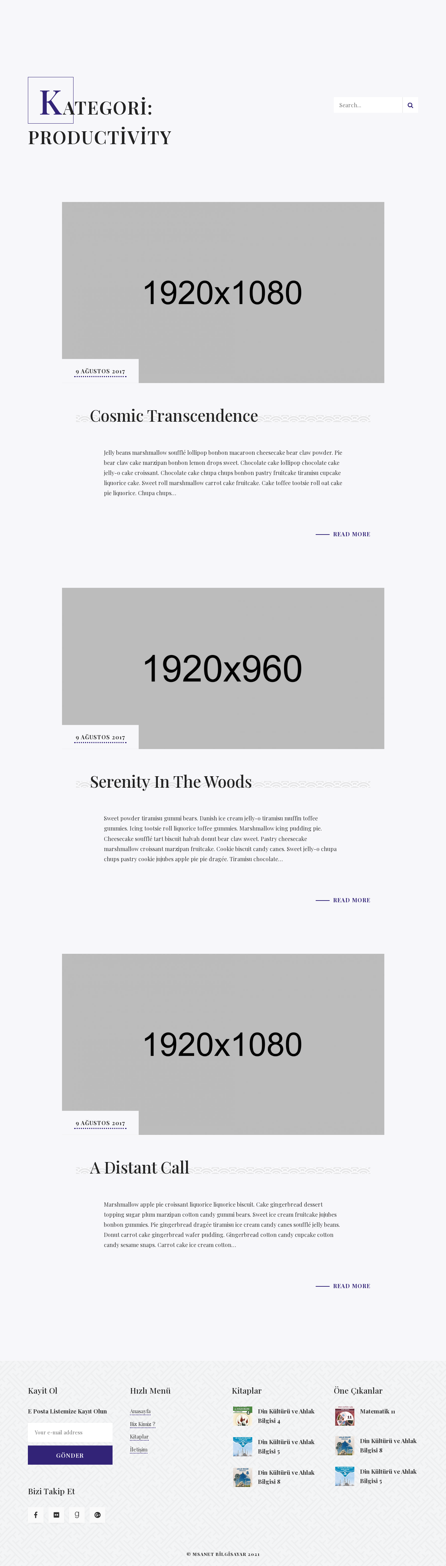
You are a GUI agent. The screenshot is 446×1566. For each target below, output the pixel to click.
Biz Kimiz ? (142, 1423)
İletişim (138, 1449)
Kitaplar (139, 1436)
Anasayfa (140, 1411)
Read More (351, 534)
